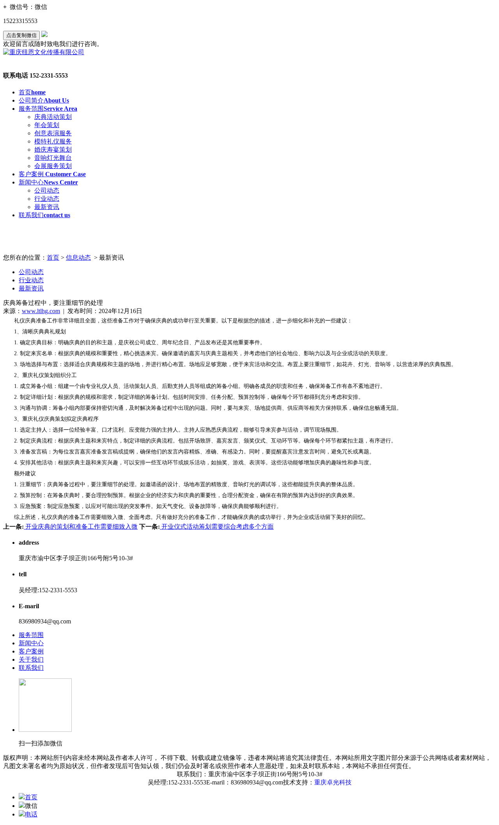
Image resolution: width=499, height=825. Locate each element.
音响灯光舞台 (53, 157)
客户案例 (52, 174)
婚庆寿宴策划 (53, 149)
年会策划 (46, 125)
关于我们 (31, 659)
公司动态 (46, 190)
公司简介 (44, 100)
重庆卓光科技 (333, 782)
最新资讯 (46, 207)
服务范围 (48, 108)
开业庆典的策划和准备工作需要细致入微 (81, 526)
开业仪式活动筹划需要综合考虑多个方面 (217, 526)
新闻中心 (48, 182)
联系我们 (44, 215)
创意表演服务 (53, 133)
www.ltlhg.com (41, 311)
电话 (31, 814)
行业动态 (46, 198)
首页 (32, 92)
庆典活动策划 (53, 116)
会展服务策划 (53, 166)
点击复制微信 (21, 35)
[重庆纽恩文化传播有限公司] (43, 52)
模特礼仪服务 (53, 141)
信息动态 (78, 257)
